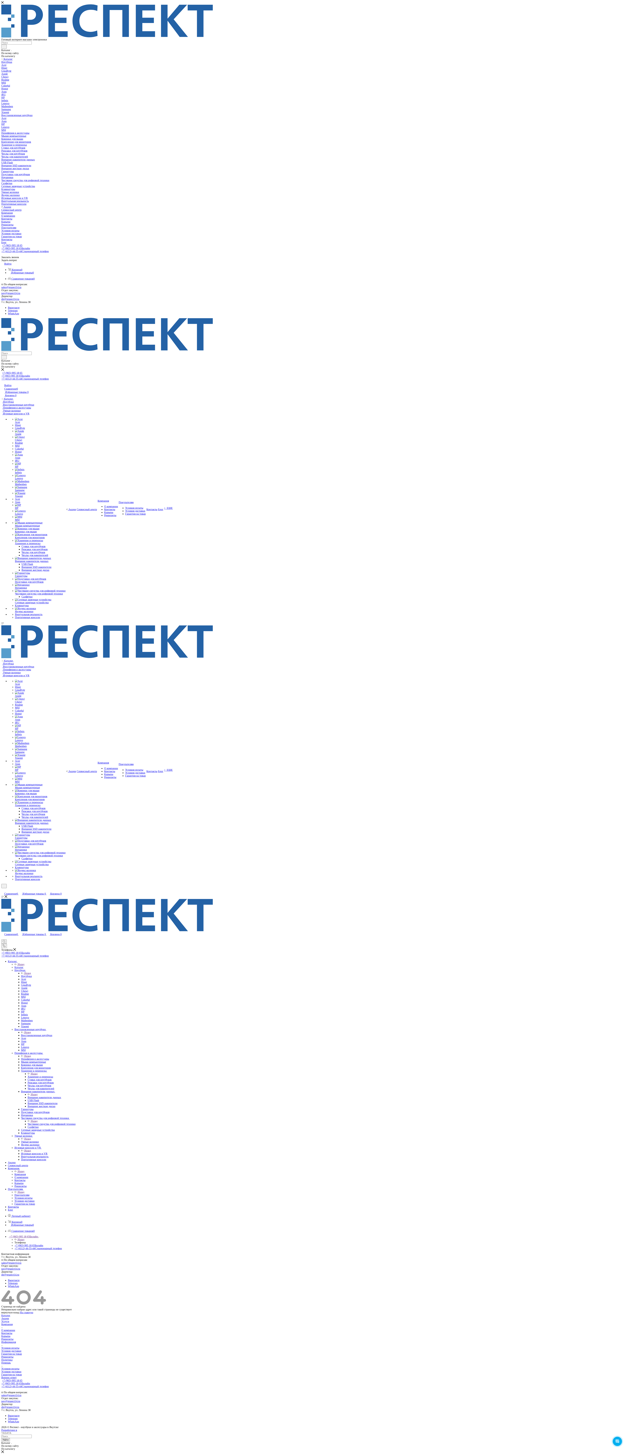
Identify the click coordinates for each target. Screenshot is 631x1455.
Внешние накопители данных (44, 1097)
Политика (6, 1359)
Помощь (6, 1362)
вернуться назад (10, 1312)
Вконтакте (14, 307)
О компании (8, 1330)
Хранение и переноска (40, 1076)
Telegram (13, 310)
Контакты (6, 1333)
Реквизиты (7, 1339)
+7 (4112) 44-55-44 (25, 251)
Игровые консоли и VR (34, 1153)
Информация (8, 1342)
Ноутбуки (26, 976)
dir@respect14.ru (10, 299)
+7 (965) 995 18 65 (12, 245)
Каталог (18, 967)
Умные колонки (30, 1141)
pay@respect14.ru (10, 293)
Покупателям (21, 1195)
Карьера (5, 1336)
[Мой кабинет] (2, 890)
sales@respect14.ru (11, 287)
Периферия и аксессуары (35, 1059)
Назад (21, 964)
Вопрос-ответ (9, 1377)
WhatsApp (13, 313)
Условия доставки (11, 1351)
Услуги (5, 1321)
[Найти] (4, 47)
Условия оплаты (10, 1348)
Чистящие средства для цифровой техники (52, 1124)
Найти (6, 1440)
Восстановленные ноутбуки (36, 1035)
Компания (20, 1174)
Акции (5, 1318)
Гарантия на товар (11, 1353)
